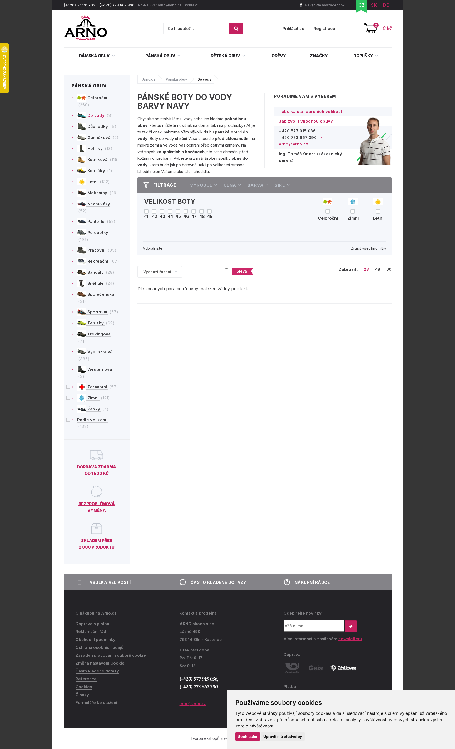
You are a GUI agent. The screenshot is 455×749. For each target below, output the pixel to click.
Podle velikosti (92, 419)
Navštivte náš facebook (325, 5)
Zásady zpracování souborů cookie (111, 655)
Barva (256, 185)
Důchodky (97, 126)
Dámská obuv (95, 55)
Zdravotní (97, 386)
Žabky (93, 408)
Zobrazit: (348, 269)
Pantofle (96, 221)
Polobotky (97, 232)
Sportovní (97, 311)
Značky (319, 55)
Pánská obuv (160, 55)
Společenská (100, 294)
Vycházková (99, 351)
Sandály (95, 272)
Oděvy (278, 55)
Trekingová (98, 333)
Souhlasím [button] (247, 736)
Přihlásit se (293, 28)
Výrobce (201, 185)
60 (389, 269)
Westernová (99, 369)
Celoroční (96, 97)
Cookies (84, 686)
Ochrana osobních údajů (99, 647)
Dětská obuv (226, 55)
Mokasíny (97, 192)
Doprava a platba (92, 623)
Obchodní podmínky (96, 639)
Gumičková (99, 137)
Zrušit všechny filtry (368, 248)
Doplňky (363, 55)
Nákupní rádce (312, 582)
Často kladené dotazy (218, 582)
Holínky (95, 148)
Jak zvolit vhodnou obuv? (306, 121)
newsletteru (350, 638)
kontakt (191, 5)
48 (377, 269)
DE (386, 5)
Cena (230, 185)
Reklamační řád (91, 631)
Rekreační (97, 261)
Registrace (324, 28)
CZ (362, 5)
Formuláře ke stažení (96, 702)
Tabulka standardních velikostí (311, 111)
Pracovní (96, 250)
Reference (86, 678)
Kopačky (96, 170)
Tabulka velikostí (109, 582)
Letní (92, 181)
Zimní (93, 397)
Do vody (96, 115)
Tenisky (95, 322)
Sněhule (95, 283)
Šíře (280, 185)
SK (374, 5)
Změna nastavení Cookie (100, 663)
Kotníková (97, 159)
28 (366, 269)
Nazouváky (98, 203)
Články (82, 694)
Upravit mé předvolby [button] (282, 736)
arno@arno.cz (170, 5)
